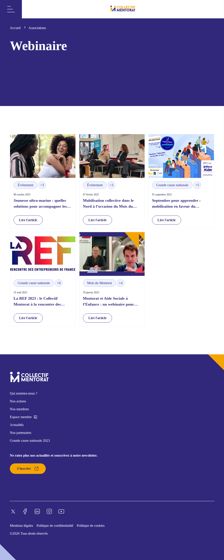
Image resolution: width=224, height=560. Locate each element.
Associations (37, 28)
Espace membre (21, 417)
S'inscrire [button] (24, 468)
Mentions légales (21, 525)
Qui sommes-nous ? (23, 393)
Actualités (17, 425)
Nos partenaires (20, 433)
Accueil (15, 28)
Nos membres (19, 409)
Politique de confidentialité (55, 525)
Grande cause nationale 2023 (30, 440)
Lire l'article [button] (28, 220)
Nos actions (18, 401)
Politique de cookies (91, 525)
